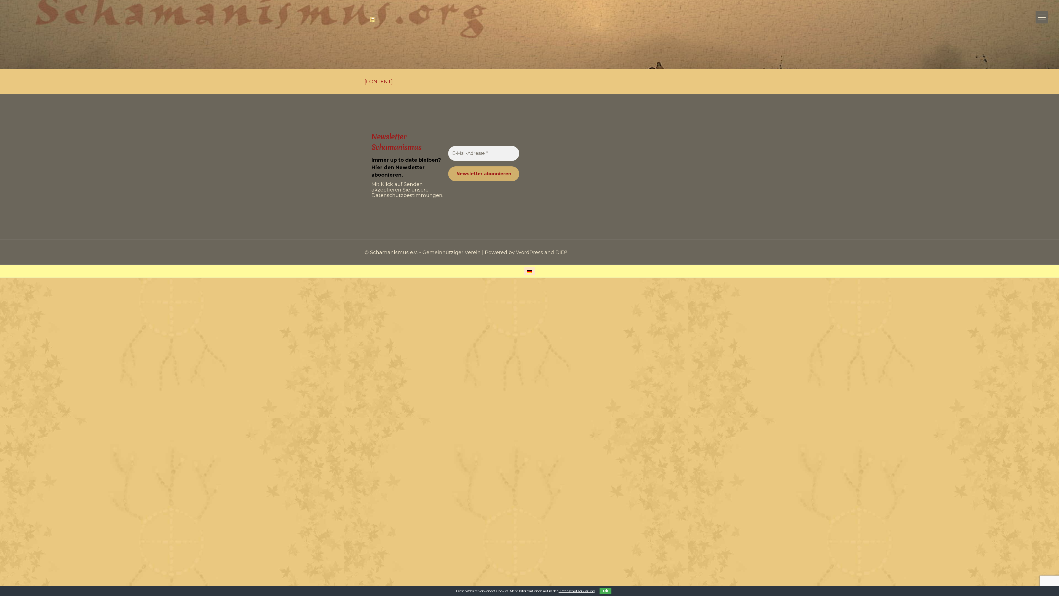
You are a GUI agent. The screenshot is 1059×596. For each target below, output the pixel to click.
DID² (561, 252)
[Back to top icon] (1032, 584)
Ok (605, 591)
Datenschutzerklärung (577, 591)
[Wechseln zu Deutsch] (529, 271)
